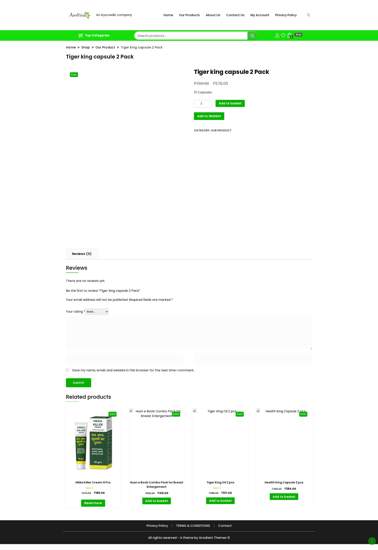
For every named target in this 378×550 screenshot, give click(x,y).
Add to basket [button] (156, 501)
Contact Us (235, 15)
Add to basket (230, 103)
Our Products (189, 15)
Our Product (221, 130)
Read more (93, 503)
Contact (225, 525)
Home (168, 15)
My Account (259, 15)
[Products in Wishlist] (283, 34)
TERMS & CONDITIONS (193, 525)
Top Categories (97, 35)
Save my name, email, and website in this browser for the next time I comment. (133, 370)
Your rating (75, 311)
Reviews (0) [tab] (82, 254)
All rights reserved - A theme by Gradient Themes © (189, 537)
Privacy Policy (286, 15)
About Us (213, 15)
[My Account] (277, 34)
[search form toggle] (308, 15)
